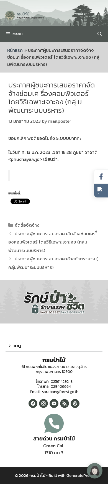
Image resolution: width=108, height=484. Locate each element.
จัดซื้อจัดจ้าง (27, 225)
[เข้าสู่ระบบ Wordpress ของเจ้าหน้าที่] (75, 403)
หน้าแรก (15, 50)
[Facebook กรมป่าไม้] (33, 403)
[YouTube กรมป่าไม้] (54, 403)
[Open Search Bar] (99, 34)
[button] (54, 346)
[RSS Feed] (64, 403)
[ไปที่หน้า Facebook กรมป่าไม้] (101, 177)
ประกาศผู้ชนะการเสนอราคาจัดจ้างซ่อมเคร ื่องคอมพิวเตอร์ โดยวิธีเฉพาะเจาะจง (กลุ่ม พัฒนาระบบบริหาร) (52, 242)
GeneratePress (79, 475)
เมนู (17, 345)
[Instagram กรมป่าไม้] (43, 403)
